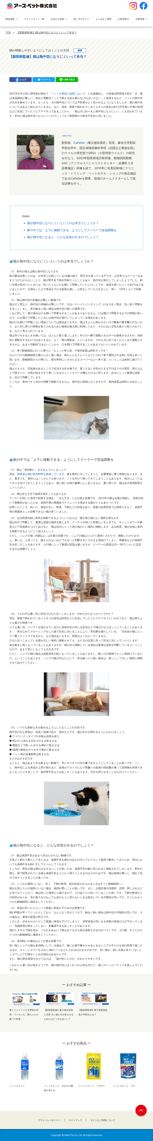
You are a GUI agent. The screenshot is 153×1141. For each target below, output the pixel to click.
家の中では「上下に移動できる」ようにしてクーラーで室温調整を (72, 230)
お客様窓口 (123, 19)
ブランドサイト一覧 (34, 19)
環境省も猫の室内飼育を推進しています (40, 474)
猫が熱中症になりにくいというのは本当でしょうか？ (63, 223)
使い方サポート (81, 19)
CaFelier (79, 143)
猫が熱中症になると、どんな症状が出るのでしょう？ (63, 237)
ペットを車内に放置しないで (68, 93)
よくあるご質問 (103, 19)
